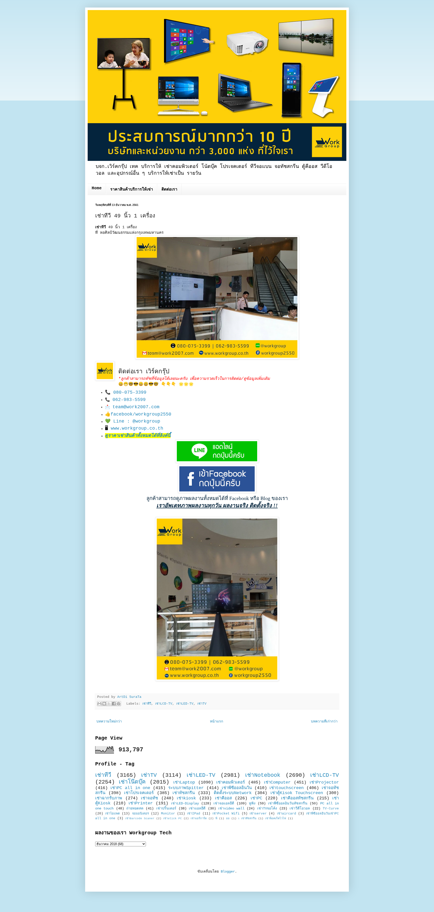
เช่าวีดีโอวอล (300, 808)
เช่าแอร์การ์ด (199, 818)
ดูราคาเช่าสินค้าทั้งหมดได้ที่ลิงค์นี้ (138, 435)
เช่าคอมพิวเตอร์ (230, 782)
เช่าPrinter (141, 803)
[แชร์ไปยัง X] (109, 703)
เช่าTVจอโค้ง (267, 808)
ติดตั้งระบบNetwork (233, 793)
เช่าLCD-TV (163, 704)
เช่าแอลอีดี (197, 808)
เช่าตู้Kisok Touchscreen (296, 793)
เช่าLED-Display (185, 803)
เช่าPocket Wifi (226, 813)
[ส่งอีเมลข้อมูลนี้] (99, 703)
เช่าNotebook (262, 775)
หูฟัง (252, 803)
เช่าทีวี (146, 704)
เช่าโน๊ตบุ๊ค (132, 782)
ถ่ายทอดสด (134, 808)
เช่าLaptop (184, 782)
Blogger (228, 872)
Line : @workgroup (136, 421)
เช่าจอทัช (149, 798)
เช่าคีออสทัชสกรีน (297, 798)
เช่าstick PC (172, 818)
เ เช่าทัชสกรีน (247, 818)
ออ (228, 818)
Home (97, 188)
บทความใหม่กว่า (109, 721)
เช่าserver (258, 813)
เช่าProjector (324, 782)
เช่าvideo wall (231, 808)
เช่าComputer (277, 782)
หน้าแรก (216, 721)
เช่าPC (256, 798)
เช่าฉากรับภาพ (108, 798)
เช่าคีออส (223, 798)
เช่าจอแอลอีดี (223, 803)
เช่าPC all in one (130, 788)
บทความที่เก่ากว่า (324, 721)
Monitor (168, 813)
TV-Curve (331, 808)
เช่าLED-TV (184, 704)
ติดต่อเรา (169, 189)
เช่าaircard (286, 813)
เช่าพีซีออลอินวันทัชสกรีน (287, 803)
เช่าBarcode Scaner (139, 818)
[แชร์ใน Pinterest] (118, 703)
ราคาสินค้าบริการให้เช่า (131, 189)
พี (216, 818)
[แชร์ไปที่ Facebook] (113, 703)
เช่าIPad (193, 813)
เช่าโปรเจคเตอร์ (139, 793)
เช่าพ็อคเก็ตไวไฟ (275, 818)
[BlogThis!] (104, 703)
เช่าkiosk (186, 798)
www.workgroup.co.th (137, 428)
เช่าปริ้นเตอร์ (166, 808)
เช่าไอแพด (112, 813)
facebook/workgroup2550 (141, 414)
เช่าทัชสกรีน (184, 793)
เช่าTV (201, 704)
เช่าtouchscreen (286, 788)
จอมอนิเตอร (140, 813)
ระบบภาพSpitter (186, 788)
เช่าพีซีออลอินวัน (237, 788)
